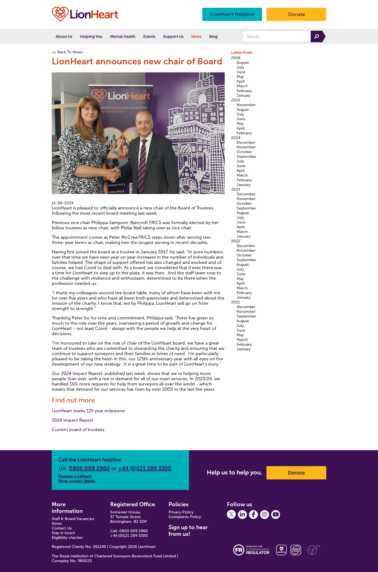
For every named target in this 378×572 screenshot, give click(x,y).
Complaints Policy (185, 517)
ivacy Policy (183, 512)
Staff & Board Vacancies (73, 518)
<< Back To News (67, 52)
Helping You (91, 36)
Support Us (173, 36)
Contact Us (62, 528)
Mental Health (123, 36)
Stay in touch (63, 533)
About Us (64, 36)
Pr (170, 512)
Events (149, 36)
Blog (213, 36)
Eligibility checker (67, 537)
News (196, 36)
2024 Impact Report (81, 373)
